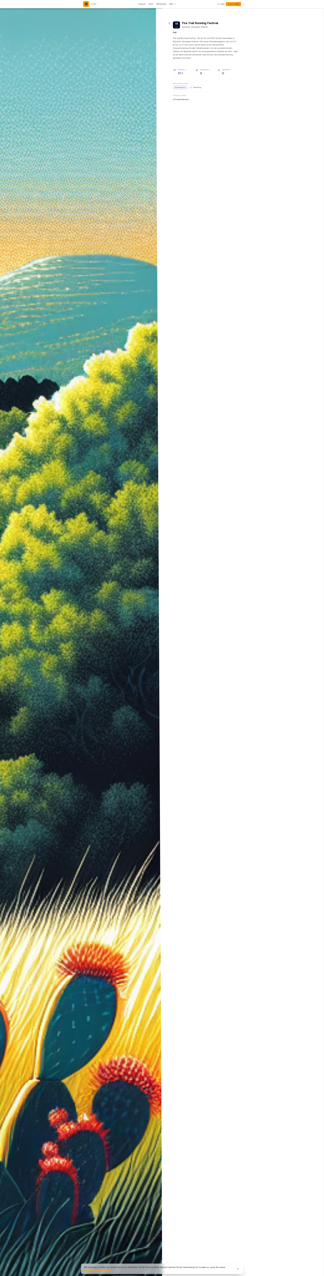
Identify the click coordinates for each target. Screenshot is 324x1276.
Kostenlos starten (233, 4)
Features (142, 4)
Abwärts (226, 70)
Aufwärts (204, 70)
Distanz (181, 70)
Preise (151, 4)
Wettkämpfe (161, 4)
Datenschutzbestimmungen (97, 1270)
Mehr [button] (171, 4)
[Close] (238, 1269)
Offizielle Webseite (181, 99)
